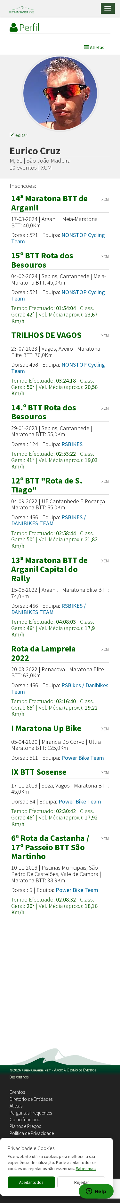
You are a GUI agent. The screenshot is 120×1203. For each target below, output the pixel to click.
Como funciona (25, 1119)
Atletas (16, 1106)
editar (20, 135)
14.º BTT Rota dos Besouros (43, 412)
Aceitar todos (31, 1182)
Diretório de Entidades (31, 1099)
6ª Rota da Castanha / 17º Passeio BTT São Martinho (50, 847)
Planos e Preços (25, 1126)
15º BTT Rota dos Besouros (42, 260)
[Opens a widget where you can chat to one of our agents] (96, 1192)
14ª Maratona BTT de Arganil (49, 203)
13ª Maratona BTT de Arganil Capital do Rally (49, 569)
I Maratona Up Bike (46, 728)
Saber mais (86, 1168)
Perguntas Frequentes (31, 1113)
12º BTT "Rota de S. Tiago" (47, 485)
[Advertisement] (60, 985)
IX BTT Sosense (39, 771)
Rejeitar (81, 1182)
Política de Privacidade (32, 1133)
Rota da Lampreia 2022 (43, 653)
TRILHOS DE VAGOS (46, 335)
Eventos (17, 1092)
